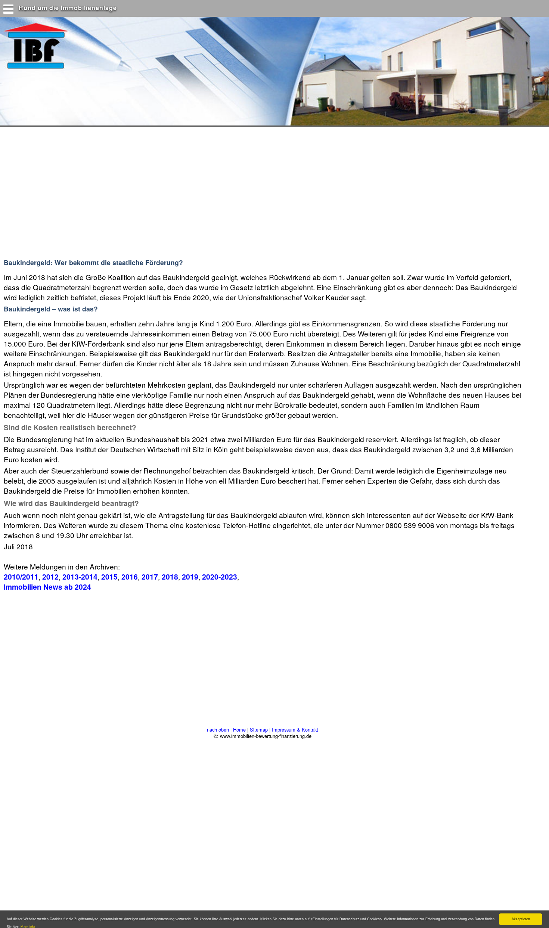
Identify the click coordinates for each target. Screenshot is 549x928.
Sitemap (259, 729)
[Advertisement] (145, 195)
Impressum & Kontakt (295, 729)
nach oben (218, 729)
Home (239, 729)
